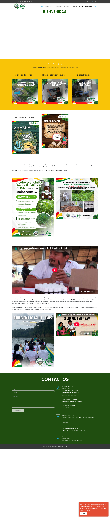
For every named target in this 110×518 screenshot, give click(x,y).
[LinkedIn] (27, 1)
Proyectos (74, 6)
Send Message (18, 410)
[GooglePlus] (18, 1)
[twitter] (16, 1)
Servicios (66, 6)
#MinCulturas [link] (86, 165)
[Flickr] (29, 1)
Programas (58, 6)
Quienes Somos (49, 6)
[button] (94, 1)
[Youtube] (25, 1)
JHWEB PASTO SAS (62, 446)
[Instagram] (20, 1)
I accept (83, 513)
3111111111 (87, 1)
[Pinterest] (22, 1)
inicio (42, 6)
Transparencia (88, 6)
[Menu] (95, 6)
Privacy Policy (86, 510)
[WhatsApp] (31, 1)
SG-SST (81, 6)
